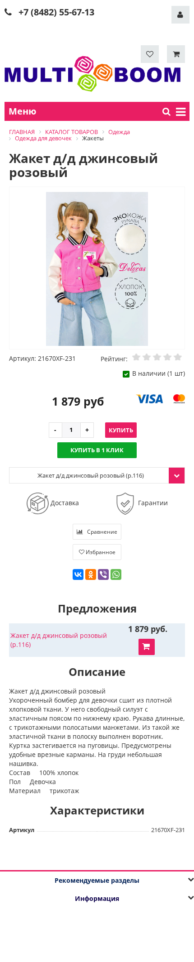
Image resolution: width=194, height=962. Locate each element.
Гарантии (152, 502)
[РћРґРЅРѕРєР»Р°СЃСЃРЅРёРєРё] (90, 574)
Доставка (64, 502)
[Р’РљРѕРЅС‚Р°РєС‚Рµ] (78, 574)
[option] (97, 268)
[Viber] (103, 574)
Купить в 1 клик (97, 450)
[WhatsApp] (116, 574)
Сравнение (101, 532)
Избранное (99, 552)
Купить (121, 430)
